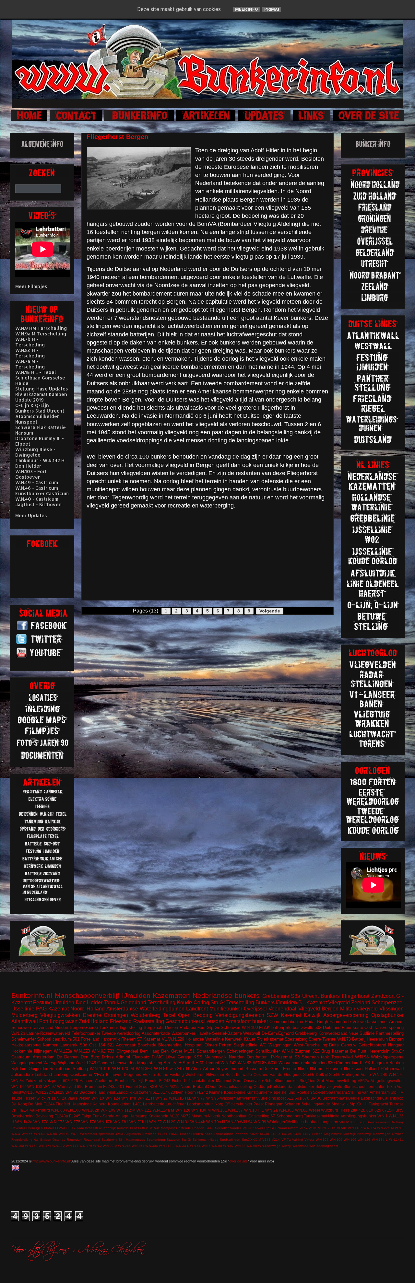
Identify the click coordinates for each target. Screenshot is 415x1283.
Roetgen (304, 1092)
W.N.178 (88, 1122)
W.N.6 (287, 1051)
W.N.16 (28, 1092)
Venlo (366, 1074)
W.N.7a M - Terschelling (30, 363)
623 (171, 1092)
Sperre (315, 1039)
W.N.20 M (110, 1146)
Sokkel (319, 1092)
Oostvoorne (81, 1074)
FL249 (49, 1128)
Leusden (214, 1021)
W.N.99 (260, 1122)
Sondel (235, 1128)
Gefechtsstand (372, 1045)
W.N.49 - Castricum (36, 482)
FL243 (165, 1081)
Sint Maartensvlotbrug (336, 1081)
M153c (154, 1128)
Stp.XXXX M (251, 1139)
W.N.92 (98, 1051)
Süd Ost (88, 1045)
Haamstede (81, 1104)
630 (331, 1062)
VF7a (99, 1074)
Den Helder (89, 1002)
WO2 (74, 1134)
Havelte (203, 1033)
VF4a (331, 1128)
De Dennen (67, 1057)
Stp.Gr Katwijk (252, 1128)
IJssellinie (22, 1008)
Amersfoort (238, 1021)
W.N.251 (138, 1146)
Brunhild (122, 1081)
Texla (391, 1086)
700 (362, 1122)
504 (342, 1122)
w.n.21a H (179, 1068)
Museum (199, 1116)
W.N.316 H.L (180, 1098)
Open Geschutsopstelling (230, 1086)
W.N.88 (240, 1146)
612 (290, 1098)
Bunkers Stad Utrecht (39, 411)
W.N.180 (250, 1027)
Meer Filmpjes (31, 286)
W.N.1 (382, 1116)
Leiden (317, 1134)
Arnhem (396, 1021)
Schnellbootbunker (281, 1081)
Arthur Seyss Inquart (223, 1068)
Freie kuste (352, 1027)
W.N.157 (235, 1110)
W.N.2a (271, 1110)
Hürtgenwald (392, 1068)
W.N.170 (40, 1122)
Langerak (68, 1045)
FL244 (49, 1104)
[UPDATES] (264, 120)
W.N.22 (155, 1122)
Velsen (84, 1098)
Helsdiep (334, 1068)
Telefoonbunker (86, 1033)
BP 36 (316, 1098)
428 (362, 1110)
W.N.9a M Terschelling (40, 333)
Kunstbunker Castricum (42, 493)
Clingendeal (127, 1051)
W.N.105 (336, 1139)
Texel (169, 1015)
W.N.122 (143, 1110)
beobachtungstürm (321, 1122)
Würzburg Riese (335, 1110)
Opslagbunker (387, 1015)
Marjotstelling (149, 1062)
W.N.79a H (215, 1122)
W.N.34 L (182, 1146)
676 (305, 1098)
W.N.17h (104, 1122)
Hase (303, 1068)
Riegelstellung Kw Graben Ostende (38, 1139)
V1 (164, 1039)
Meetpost (168, 1128)
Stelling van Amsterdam (369, 1092)
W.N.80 (216, 1146)
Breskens (149, 1134)
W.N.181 (120, 1122)
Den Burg (90, 1057)
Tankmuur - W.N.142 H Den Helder (40, 463)
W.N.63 (39, 1134)
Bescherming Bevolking (32, 1116)
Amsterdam (43, 1057)
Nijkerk (214, 1116)
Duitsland (331, 1027)
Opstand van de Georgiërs (278, 1074)
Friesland (121, 1021)
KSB (153, 1086)
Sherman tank (315, 1057)
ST (272, 1116)
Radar (310, 1021)
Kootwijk (109, 1128)
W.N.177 (72, 1146)
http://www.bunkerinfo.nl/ (51, 1161)
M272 (186, 1116)
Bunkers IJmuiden (276, 1002)
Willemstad (300, 1146)
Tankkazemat (315, 1116)
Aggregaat (125, 1045)
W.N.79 (64, 1134)
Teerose (396, 1104)
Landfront (197, 1008)
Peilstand (278, 1086)
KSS (198, 1057)
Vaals (72, 1098)
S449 (210, 1128)
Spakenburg (156, 1139)
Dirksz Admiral (116, 1057)
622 (316, 1051)
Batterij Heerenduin (370, 1039)
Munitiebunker (225, 1008)
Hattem (317, 1068)
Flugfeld (63, 1104)
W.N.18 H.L (254, 1110)
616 (80, 1086)
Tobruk (111, 1002)
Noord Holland (87, 1008)
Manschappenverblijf (87, 995)
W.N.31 (183, 1122)
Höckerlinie (21, 1051)
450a (119, 1134)
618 (349, 1122)
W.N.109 (108, 1110)
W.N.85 (260, 1062)
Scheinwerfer (23, 1039)
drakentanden (313, 1062)
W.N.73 (344, 1039)
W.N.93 (71, 1092)
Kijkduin (18, 1068)
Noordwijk (364, 1134)
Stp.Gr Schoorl (275, 1128)
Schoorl (44, 1039)
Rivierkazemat (269, 1039)
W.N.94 (246, 1122)
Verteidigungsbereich (239, 1015)
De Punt (358, 1051)
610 (369, 1110)
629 (377, 1110)
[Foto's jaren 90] (42, 745)
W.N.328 (144, 1068)
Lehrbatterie (153, 1104)
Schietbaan (59, 1068)
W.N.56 (27, 1134)
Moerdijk (349, 1134)
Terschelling (161, 1002)
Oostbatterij (257, 1057)
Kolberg (100, 1104)
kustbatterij (142, 1092)
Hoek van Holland (361, 1068)
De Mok (35, 1104)
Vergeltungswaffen (387, 1081)
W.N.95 (212, 1098)
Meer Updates (31, 515)
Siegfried (307, 1081)
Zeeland (360, 1002)
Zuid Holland (94, 1021)
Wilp (312, 1146)
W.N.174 (369, 1128)
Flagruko (380, 1062)
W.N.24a (124, 1146)
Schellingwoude (316, 1104)
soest (334, 1146)
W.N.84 (17, 1081)
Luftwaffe (244, 1074)
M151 (189, 1051)
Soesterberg (296, 1039)
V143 (266, 1139)
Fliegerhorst (355, 996)
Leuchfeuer (176, 1104)
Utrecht (310, 996)
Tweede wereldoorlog (120, 1033)
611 (156, 1092)
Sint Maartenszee (132, 1139)
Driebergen (34, 1128)
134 (101, 1045)
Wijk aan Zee (70, 1062)
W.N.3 (399, 1128)
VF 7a (286, 1139)
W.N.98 (362, 1057)
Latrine (32, 1033)
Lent (133, 1128)
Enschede (146, 1045)
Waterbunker (183, 1033)
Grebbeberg (306, 1033)
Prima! (271, 9)
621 (110, 1045)
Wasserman (230, 1098)
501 (76, 1039)
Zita (354, 1110)
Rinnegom (274, 1104)
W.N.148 (128, 1098)
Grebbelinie (275, 996)
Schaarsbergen (210, 1051)
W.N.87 (228, 1146)
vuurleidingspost (271, 1098)
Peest (259, 1104)
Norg (219, 1104)
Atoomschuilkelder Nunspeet (37, 419)
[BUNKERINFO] (139, 120)
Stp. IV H (172, 1062)
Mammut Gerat (229, 1081)
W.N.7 (206, 1146)
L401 (137, 1104)
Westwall (251, 1033)
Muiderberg (24, 1015)
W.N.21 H (145, 1098)
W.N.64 (195, 1146)
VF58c (342, 1128)
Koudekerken (120, 1104)
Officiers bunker (239, 1104)
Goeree (91, 1027)
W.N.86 (301, 1110)
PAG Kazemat (52, 1008)
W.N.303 (286, 1110)
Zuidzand (34, 1081)
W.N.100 (73, 1110)
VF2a (61, 1098)
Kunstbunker (257, 1092)
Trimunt (212, 1062)
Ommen (398, 1134)
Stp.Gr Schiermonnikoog (200, 1139)
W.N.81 (161, 1068)
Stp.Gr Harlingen (344, 1074)
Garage (184, 1057)
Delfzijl (137, 1081)
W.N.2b (18, 1033)
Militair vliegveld (359, 1008)
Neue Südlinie (361, 1033)
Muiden (61, 1027)
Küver (249, 1039)
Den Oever (171, 1051)
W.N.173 (57, 1122)
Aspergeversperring (346, 1015)
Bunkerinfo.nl (31, 995)
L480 (297, 1134)
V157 (304, 1128)
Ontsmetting (258, 1116)
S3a (295, 996)
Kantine (216, 1092)
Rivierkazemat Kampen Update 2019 (41, 396)
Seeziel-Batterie (227, 1033)
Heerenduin (378, 1051)
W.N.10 (97, 1098)
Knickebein (158, 1116)
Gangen (104, 1062)
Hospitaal (193, 1045)
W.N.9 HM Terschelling (41, 328)
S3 (297, 1057)
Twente (329, 1039)
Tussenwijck (34, 1098)
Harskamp (138, 1116)
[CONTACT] (76, 120)
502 (317, 1027)
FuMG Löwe (163, 1057)
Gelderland (133, 1002)
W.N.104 (322, 1139)
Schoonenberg (290, 1116)
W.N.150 (17, 1146)
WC (263, 1045)
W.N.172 (58, 1146)
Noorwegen (381, 1134)
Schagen (292, 1104)
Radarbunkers (193, 1027)
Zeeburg (322, 1146)
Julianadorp (22, 1074)
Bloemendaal (170, 1045)
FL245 (74, 1116)
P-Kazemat (281, 1057)
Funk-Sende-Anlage (110, 1116)
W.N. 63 (58, 1110)
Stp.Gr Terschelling (232, 1002)
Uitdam (293, 1128)
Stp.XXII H (359, 1104)
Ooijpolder (38, 1068)
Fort (43, 1021)
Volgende (269, 611)
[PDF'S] (42, 758)
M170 (164, 1086)
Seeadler (222, 1128)
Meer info (246, 9)
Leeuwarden (124, 1062)
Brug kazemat (334, 1051)
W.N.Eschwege (269, 1146)
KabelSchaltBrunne (219, 1134)
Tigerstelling (130, 1027)
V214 (276, 1139)
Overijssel (255, 1008)
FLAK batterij (271, 1027)
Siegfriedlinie (245, 1045)
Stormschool (354, 1086)
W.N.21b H (138, 1122)
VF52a (363, 1081)
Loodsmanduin (200, 1104)
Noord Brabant (194, 1086)
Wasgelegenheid (26, 1062)
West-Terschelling (310, 1045)
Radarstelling (148, 1021)
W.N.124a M (163, 1110)
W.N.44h (197, 1122)
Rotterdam (74, 1139)
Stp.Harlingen (230, 1139)
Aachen (86, 1081)
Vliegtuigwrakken (60, 1015)
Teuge (16, 1098)
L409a (275, 1134)
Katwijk (312, 1015)
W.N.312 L (166, 1146)
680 (356, 1122)
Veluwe (359, 1021)
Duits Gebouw (342, 1045)
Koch (230, 1074)
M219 (175, 1086)
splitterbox (106, 1134)
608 (66, 1081)
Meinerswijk (216, 1057)
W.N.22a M (385, 1128)
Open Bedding (195, 1015)
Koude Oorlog (193, 1002)
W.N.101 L (100, 1068)
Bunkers (330, 996)
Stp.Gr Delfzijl (315, 1074)
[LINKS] (312, 120)
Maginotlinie (333, 1134)
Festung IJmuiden (53, 1002)
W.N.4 (15, 1134)
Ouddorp (261, 1086)
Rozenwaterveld (55, 1033)
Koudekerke (234, 1092)
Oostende (183, 1128)
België (354, 1098)
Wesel (314, 1110)
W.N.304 (151, 1146)
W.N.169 (31, 1146)
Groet (143, 1086)
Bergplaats (154, 1027)
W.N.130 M (201, 1110)
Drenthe (92, 1015)
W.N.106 (350, 1139)
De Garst (272, 1068)
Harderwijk (110, 1039)
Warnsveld (66, 1086)
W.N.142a (23, 1122)
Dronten (396, 1039)
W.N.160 (34, 1086)
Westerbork (88, 1134)
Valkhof (297, 1139)
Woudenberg (145, 1015)
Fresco (289, 1068)
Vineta (309, 1139)
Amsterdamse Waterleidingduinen (145, 1008)
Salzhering (109, 1139)
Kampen (50, 1045)
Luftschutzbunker (199, 1081)
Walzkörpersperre (387, 1057)
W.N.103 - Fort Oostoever (31, 474)
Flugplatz (140, 1057)
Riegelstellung (282, 1092)
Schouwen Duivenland (32, 1027)
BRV (400, 1110)
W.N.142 (228, 1062)
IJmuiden (136, 995)
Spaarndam (336, 1092)
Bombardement (378, 1122)
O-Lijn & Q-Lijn (32, 405)
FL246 (90, 1062)
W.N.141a (396, 1139)
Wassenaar (289, 1062)
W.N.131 (219, 1110)
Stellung (80, 1068)
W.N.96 (251, 1146)
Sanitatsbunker (301, 1086)
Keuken (396, 1062)
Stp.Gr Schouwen (223, 1027)
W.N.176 (396, 1074)
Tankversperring (389, 1027)
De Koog (19, 1104)
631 (298, 1098)
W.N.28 (58, 1092)
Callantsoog (393, 1098)
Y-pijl (110, 1092)
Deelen (171, 1027)
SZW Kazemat (284, 1015)
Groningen (116, 1015)
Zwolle (307, 1027)
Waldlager (276, 1122)
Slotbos (292, 1027)
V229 (322, 1128)
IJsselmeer (377, 1021)
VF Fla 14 (20, 1110)
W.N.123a (63, 1051)
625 (74, 1081)
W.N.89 (232, 1122)
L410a (287, 1134)
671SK (388, 1110)
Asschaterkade (156, 1033)
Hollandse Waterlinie (204, 1039)
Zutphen (302, 1051)
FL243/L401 (113, 1086)
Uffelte (333, 1116)
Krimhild (123, 1128)
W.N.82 (244, 1062)
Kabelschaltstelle (89, 1128)
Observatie (253, 1081)
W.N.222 (43, 1092)
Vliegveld (339, 1002)
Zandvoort (383, 996)
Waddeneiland (92, 1092)
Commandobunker (286, 1021)
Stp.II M (397, 1092)
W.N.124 (112, 1098)
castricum (62, 1039)
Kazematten (171, 995)
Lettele (143, 1128)
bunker (260, 1021)
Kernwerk (234, 1039)
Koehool (241, 1134)
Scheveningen (240, 1051)
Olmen (211, 1045)
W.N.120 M (123, 1068)
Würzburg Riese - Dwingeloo (35, 452)
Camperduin (347, 1062)
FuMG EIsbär (179, 1134)
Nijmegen (43, 1051)
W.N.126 (364, 1139)
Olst (368, 1027)
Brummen (93, 1086)
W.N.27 (161, 1098)
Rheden (198, 1128)
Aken (196, 1068)
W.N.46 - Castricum (36, 488)
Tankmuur (109, 1027)
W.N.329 (176, 1039)
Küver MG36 (259, 1134)
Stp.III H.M (193, 1062)
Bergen (76, 1027)
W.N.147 (18, 1086)
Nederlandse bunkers (226, 995)
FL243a (61, 1116)
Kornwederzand (332, 1033)
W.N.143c (355, 1128)
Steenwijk (340, 1104)
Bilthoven (114, 1074)
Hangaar (396, 1045)
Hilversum (215, 1074)
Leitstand (43, 1074)
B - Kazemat (312, 1002)
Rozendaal (92, 1139)
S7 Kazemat (148, 1039)
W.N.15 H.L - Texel (35, 372)
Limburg (60, 1074)
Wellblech (295, 1122)
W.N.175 (72, 1122)
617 (163, 1092)
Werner (248, 1098)
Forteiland (90, 1039)
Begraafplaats (335, 1098)
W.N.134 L (380, 1139)
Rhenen (128, 1039)
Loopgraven (63, 1021)
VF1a (51, 1098)
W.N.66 (51, 1134)
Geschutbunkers (184, 1021)
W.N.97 (49, 1086)
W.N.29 (169, 1122)
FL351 (163, 1134)
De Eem (269, 1033)
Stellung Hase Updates (41, 388)
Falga (86, 1116)
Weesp (49, 1062)
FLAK (365, 1062)
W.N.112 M (126, 1110)
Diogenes (132, 1074)
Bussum (253, 1068)
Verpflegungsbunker (358, 1116)
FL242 (202, 1092)
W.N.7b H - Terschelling (30, 341)
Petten (225, 1045)
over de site (238, 1161)
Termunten (376, 1086)
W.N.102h (90, 1110)
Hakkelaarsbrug (26, 1045)
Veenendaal (282, 1008)
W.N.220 (82, 1051)
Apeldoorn (104, 1081)
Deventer (18, 1128)
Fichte (177, 1081)
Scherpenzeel (388, 1002)
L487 (307, 1134)
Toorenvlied (342, 1057)
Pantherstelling (390, 1033)
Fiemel (132, 1086)
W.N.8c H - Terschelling (30, 352)
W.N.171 (45, 1146)
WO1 (272, 1062)
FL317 (71, 1128)
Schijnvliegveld (328, 1086)
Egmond (286, 1033)
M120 (175, 1116)
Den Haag (149, 1051)
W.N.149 (380, 1074)
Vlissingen (391, 1008)
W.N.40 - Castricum (36, 499)
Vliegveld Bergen (318, 1008)
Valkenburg (40, 1110)
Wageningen (279, 1045)
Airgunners (132, 1134)
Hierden (197, 1134)
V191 (313, 1128)
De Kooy (397, 1122)
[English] (16, 1168)
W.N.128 (182, 1110)
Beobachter (371, 1098)
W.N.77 (198, 1098)
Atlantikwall (24, 1021)
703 (110, 1051)
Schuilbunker (267, 1051)
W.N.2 (97, 1146)
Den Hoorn (186, 1092)
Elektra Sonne (155, 1074)
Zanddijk (124, 1092)
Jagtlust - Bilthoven (38, 504)
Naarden (236, 1057)
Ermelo (151, 1081)
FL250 (60, 1128)
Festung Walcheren (187, 1074)
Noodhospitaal (234, 1116)
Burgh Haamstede (334, 1021)
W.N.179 (85, 1146)
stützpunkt (53, 1081)
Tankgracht (378, 1104)
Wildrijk (286, 1146)
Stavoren (173, 1139)
